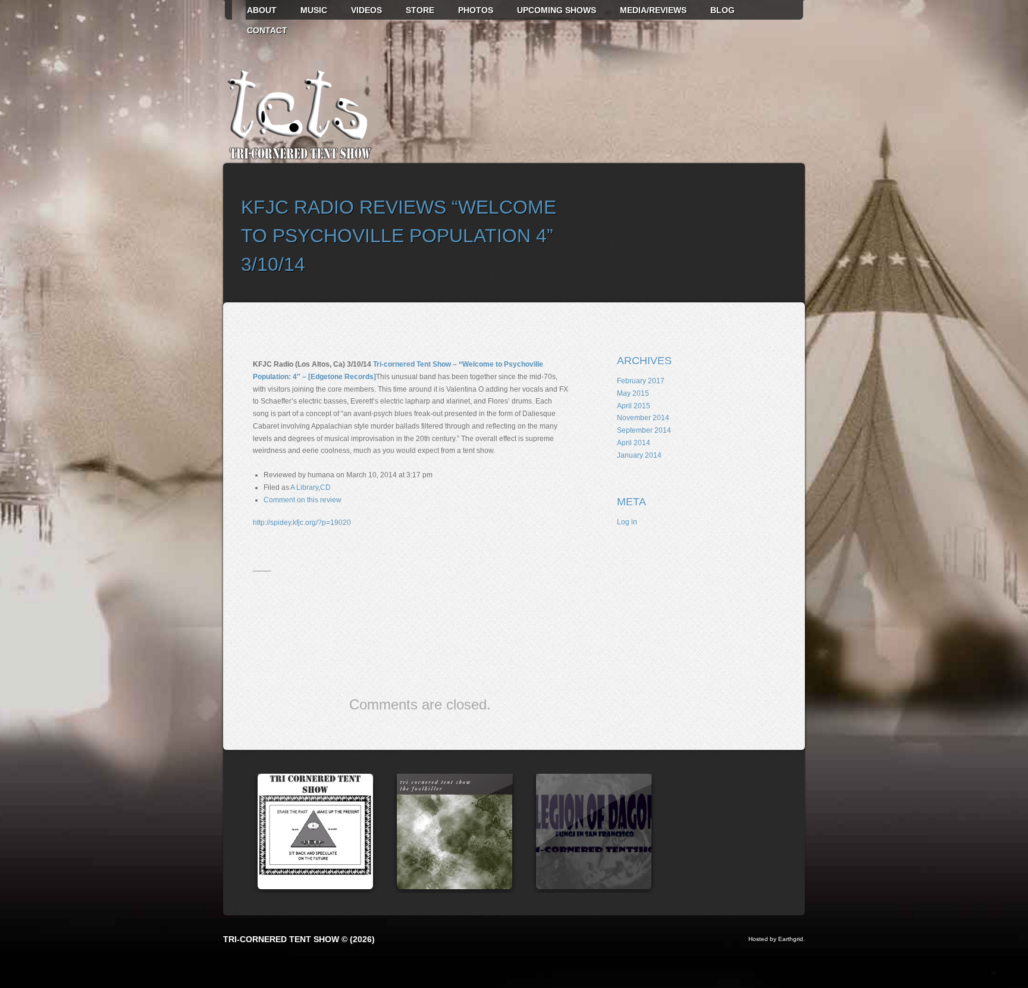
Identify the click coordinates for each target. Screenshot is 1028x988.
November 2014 (643, 418)
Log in (627, 522)
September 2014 (644, 430)
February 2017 (641, 381)
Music (313, 10)
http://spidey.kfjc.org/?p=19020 (302, 522)
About (262, 10)
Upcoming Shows (556, 10)
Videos (366, 10)
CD (325, 487)
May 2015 (633, 393)
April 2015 (633, 406)
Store (420, 10)
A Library (304, 487)
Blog (722, 10)
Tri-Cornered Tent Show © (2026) (299, 939)
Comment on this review (302, 500)
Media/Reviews (653, 10)
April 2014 (633, 443)
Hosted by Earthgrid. (776, 939)
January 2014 (639, 455)
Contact (267, 30)
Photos (475, 10)
